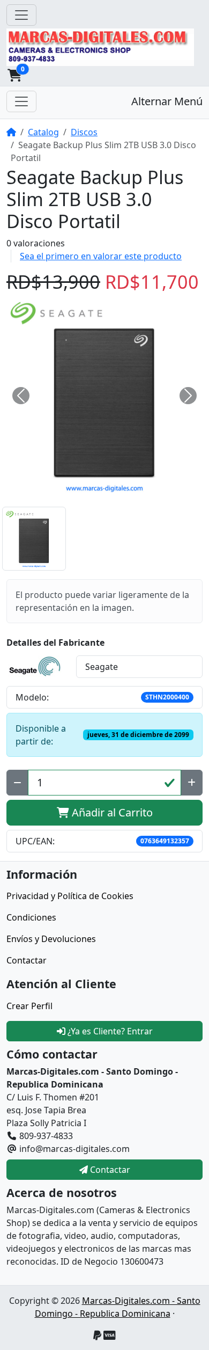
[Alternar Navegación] (21, 15)
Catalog (43, 132)
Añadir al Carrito (111, 812)
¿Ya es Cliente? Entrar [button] (109, 1031)
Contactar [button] (109, 1170)
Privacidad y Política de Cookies (69, 896)
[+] (192, 783)
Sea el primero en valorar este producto (101, 256)
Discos (84, 132)
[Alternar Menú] (21, 101)
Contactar (26, 960)
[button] (14, 75)
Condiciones (31, 917)
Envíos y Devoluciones (51, 939)
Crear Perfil (29, 1006)
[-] (17, 783)
